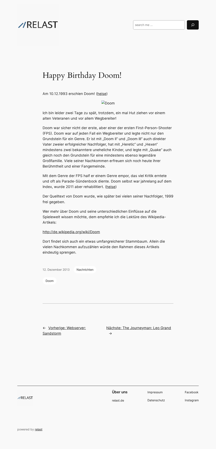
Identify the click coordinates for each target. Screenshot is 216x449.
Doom (50, 281)
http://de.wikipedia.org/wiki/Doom (71, 232)
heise (101, 94)
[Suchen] (193, 24)
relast (38, 429)
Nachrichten (85, 269)
